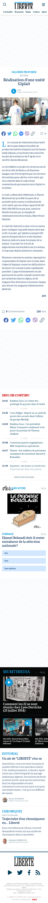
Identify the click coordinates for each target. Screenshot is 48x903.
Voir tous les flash (24, 477)
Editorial (10, 754)
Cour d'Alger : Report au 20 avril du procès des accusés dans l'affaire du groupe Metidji (28, 416)
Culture (36, 12)
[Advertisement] (24, 41)
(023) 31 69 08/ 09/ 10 (29, 889)
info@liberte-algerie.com (26, 893)
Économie (19, 12)
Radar (28, 12)
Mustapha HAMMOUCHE (18, 840)
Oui (6, 553)
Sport (44, 12)
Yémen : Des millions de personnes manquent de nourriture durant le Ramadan (28, 454)
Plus (43, 488)
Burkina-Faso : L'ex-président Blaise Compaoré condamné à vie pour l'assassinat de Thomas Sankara (27, 428)
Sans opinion (10, 568)
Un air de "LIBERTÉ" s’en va (22, 758)
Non (6, 560)
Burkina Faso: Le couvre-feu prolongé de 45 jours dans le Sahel (27, 402)
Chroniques (12, 811)
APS (19, 90)
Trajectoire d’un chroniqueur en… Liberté (23, 820)
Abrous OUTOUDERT (16, 799)
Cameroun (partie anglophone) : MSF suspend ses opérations (27, 444)
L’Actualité (8, 12)
